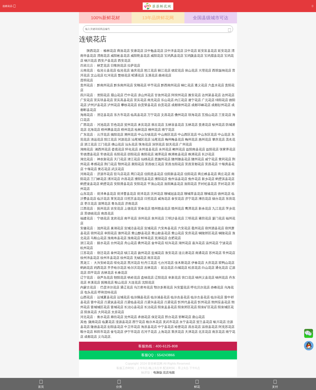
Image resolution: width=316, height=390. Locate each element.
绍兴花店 (171, 243)
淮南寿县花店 (117, 238)
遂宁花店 (194, 100)
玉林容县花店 (174, 124)
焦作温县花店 (177, 179)
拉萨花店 (133, 65)
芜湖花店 (161, 238)
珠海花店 (144, 144)
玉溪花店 (151, 75)
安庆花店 (191, 233)
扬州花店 (144, 253)
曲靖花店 (164, 75)
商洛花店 (123, 51)
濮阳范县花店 (144, 179)
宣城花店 (150, 228)
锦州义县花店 (205, 277)
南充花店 (153, 100)
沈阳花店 (148, 282)
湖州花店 (184, 243)
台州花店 (117, 243)
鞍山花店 (121, 282)
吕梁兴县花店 (153, 302)
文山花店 (97, 75)
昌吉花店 (194, 327)
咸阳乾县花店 (140, 55)
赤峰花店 (217, 287)
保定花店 (157, 317)
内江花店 (181, 100)
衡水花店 (103, 317)
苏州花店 (215, 253)
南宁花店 (168, 129)
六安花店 (184, 228)
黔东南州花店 (123, 85)
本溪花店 (93, 282)
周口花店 (137, 174)
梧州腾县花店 (110, 129)
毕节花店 (153, 85)
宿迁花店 (103, 253)
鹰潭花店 (191, 208)
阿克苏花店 (226, 327)
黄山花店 (177, 233)
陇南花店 (94, 322)
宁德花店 (103, 218)
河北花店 (86, 317)
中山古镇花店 (147, 134)
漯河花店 (113, 179)
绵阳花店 (221, 100)
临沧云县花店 (106, 70)
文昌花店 (167, 115)
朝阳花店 (120, 277)
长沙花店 (208, 154)
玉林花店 (191, 124)
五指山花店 (210, 115)
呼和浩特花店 (107, 292)
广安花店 (86, 100)
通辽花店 (126, 287)
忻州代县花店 (187, 302)
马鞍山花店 (99, 238)
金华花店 (157, 243)
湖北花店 (86, 159)
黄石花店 (104, 169)
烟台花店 (218, 198)
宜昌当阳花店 (174, 164)
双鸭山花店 (226, 263)
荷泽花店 (143, 193)
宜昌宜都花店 (194, 164)
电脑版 (157, 372)
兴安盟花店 (182, 287)
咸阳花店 (157, 55)
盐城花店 (157, 253)
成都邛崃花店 (201, 105)
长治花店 (150, 307)
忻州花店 (204, 302)
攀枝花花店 (129, 105)
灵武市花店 (171, 322)
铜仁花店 (187, 85)
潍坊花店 (204, 198)
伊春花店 (197, 263)
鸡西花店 (100, 267)
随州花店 (197, 159)
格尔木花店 (154, 322)
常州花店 (228, 253)
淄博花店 (104, 203)
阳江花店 (110, 139)
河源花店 (124, 139)
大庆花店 (211, 263)
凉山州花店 (146, 95)
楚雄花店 (124, 75)
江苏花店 (86, 253)
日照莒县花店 (133, 198)
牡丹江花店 (149, 263)
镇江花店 (130, 253)
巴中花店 (130, 95)
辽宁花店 (86, 277)
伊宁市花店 (132, 332)
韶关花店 (172, 144)
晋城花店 (117, 307)
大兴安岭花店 (103, 263)
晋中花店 (97, 302)
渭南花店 (103, 55)
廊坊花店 (117, 317)
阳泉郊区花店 (187, 307)
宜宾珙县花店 (103, 100)
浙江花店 (86, 243)
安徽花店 (86, 228)
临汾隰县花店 (140, 297)
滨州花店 (157, 193)
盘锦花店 (147, 277)
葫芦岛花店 (105, 277)
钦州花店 (218, 124)
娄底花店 (118, 149)
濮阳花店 (161, 179)
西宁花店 (138, 322)
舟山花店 (130, 243)
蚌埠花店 (147, 238)
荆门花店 (110, 164)
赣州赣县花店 (161, 208)
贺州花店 (130, 124)
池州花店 (103, 228)
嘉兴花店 (198, 243)
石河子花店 (149, 332)
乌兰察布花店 (143, 287)
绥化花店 (120, 263)
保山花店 (191, 70)
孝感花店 (97, 164)
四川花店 (86, 95)
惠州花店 (204, 139)
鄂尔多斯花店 (163, 287)
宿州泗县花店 (214, 228)
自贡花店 (164, 105)
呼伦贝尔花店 (200, 287)
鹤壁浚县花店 (89, 184)
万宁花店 (153, 115)
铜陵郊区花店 (208, 233)
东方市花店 (122, 115)
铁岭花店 (133, 277)
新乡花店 (208, 179)
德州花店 (224, 193)
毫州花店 (197, 228)
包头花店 (90, 292)
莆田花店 (204, 218)
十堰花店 (90, 169)
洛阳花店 (190, 184)
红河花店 (110, 75)
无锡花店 (140, 258)
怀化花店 (131, 149)
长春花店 (121, 272)
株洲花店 (194, 154)
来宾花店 (144, 124)
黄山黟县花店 (141, 233)
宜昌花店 (211, 164)
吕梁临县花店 (133, 302)
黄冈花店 (224, 159)
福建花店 (86, 218)
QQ (309, 347)
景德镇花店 (92, 213)
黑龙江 (85, 263)
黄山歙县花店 (161, 233)
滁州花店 (124, 233)
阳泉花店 (90, 312)
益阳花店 (212, 149)
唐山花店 (198, 317)
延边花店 (167, 267)
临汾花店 (217, 297)
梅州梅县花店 (174, 139)
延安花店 (224, 51)
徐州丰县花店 (109, 258)
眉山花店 (117, 95)
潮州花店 (130, 134)
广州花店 (185, 144)
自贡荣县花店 (147, 105)
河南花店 (86, 174)
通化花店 (221, 267)
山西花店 (86, 297)
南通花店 (201, 253)
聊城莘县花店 (193, 193)
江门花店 (104, 144)
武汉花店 (117, 169)
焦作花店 (194, 179)
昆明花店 (86, 80)
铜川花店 (90, 60)
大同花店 (104, 312)
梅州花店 (191, 139)
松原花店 (194, 267)
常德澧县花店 (89, 154)
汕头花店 (131, 144)
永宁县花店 (187, 322)
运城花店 (123, 297)
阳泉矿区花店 (207, 307)
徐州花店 (126, 258)
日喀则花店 (119, 65)
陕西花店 (93, 51)
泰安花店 (177, 198)
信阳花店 (190, 174)
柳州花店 (154, 129)
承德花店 (144, 317)
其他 (83, 322)
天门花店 (120, 159)
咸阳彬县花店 (120, 55)
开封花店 (224, 184)
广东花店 (86, 134)
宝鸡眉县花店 (213, 55)
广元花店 (208, 100)
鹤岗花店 (86, 267)
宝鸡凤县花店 (173, 55)
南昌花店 (107, 213)
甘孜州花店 (163, 95)
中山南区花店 (167, 134)
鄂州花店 (124, 164)
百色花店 (117, 124)
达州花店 (228, 95)
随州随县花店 (181, 159)
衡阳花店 (147, 154)
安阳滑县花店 (123, 184)
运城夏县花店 (106, 297)
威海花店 (164, 198)
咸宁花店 (211, 159)
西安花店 (124, 60)
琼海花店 (194, 115)
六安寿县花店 (167, 228)
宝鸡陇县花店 (193, 55)
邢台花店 (171, 317)
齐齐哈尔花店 (117, 267)
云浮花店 (103, 134)
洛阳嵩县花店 (173, 184)
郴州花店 (178, 149)
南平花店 (130, 218)
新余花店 (204, 208)
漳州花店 (144, 218)
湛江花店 (90, 144)
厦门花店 (218, 218)
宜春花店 (144, 208)
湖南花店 (86, 149)
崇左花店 (157, 124)
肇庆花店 (218, 139)
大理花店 (204, 70)
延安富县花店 (207, 51)
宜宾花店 (140, 100)
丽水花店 (103, 243)
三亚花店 (224, 115)
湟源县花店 (124, 322)
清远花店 (97, 139)
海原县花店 (149, 327)
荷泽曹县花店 (126, 193)
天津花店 (191, 332)
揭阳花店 (117, 134)
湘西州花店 (103, 149)
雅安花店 (194, 95)
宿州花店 (97, 233)
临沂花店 (103, 198)
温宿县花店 (210, 327)
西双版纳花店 (221, 70)
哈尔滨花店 (135, 267)
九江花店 (218, 208)
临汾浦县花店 (160, 297)
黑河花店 (133, 263)
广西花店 (86, 124)
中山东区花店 (207, 134)
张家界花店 (227, 149)
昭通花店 (137, 75)
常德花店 (106, 154)
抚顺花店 (107, 282)
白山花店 (208, 267)
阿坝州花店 (179, 95)
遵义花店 (201, 85)
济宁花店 (191, 198)
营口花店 (188, 277)
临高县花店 (139, 115)
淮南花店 (133, 238)
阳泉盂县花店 (167, 307)
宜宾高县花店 (123, 100)
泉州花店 (157, 218)
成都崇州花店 (181, 105)
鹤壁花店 (106, 184)
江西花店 (86, 208)
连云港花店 (186, 253)
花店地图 (169, 372)
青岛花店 (117, 203)
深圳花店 (158, 144)
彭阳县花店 (115, 327)
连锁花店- (7, 6)
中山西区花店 (187, 134)
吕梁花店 (170, 302)
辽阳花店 (161, 277)
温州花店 (212, 243)
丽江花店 (164, 70)
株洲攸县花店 (177, 154)
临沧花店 (123, 70)
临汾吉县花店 (180, 297)
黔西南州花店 (170, 85)
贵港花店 (204, 124)
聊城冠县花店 (173, 193)
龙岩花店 (117, 218)
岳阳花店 (120, 154)
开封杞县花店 (207, 184)
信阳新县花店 (173, 174)
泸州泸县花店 (97, 105)
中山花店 (224, 134)
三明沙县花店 (174, 218)
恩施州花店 (163, 159)
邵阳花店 (133, 154)
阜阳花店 (110, 233)
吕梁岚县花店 (113, 302)
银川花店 (219, 322)
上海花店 (164, 332)
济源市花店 (105, 174)
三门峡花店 (99, 179)
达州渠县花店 (211, 95)
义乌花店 (104, 336)
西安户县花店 (107, 60)
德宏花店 (177, 70)
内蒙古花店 (88, 287)
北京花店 (204, 332)
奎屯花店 (117, 332)
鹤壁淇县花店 (225, 179)
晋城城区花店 (100, 307)
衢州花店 (144, 243)
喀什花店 (86, 332)
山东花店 (86, 193)
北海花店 (93, 129)
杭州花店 (86, 248)
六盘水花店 (216, 85)
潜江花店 (133, 159)
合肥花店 (174, 238)
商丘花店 (224, 174)
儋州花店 (181, 115)
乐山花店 (167, 100)
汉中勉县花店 (153, 51)
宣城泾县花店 (133, 228)
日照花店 (150, 198)
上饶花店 (130, 208)
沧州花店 (130, 317)
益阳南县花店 (195, 149)
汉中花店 (190, 51)
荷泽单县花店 (106, 193)
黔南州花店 (105, 85)
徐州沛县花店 (89, 258)
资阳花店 (103, 95)
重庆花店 (177, 332)
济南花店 (131, 203)
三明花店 (191, 218)
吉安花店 (117, 208)
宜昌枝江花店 (154, 164)
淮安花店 (171, 253)
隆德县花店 (99, 327)
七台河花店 (166, 263)
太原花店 (117, 312)
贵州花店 (86, 85)
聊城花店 (210, 193)
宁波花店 (225, 243)
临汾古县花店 (200, 297)
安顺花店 (140, 85)
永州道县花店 (148, 149)
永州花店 (165, 149)
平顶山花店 (155, 184)
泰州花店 (117, 253)
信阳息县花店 (153, 174)
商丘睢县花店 (207, 174)
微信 (309, 334)
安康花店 (137, 51)
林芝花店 (103, 65)
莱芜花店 (117, 198)
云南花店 (86, 70)
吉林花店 (150, 267)
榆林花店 (109, 51)
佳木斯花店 (183, 263)
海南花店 (86, 115)
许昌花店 (127, 179)
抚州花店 (103, 208)
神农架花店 (105, 159)
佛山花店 (117, 144)
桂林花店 (141, 129)
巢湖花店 (117, 228)
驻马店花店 (122, 174)
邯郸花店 (184, 317)
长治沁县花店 (133, 307)
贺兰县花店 (204, 322)
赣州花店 (177, 208)
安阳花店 (140, 184)
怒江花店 (150, 70)
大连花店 (134, 282)
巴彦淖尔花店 (109, 287)
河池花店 (103, 124)
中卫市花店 (132, 327)
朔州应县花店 (221, 302)
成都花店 (90, 336)
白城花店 (181, 267)
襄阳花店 (137, 164)
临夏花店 (108, 322)
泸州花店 (113, 105)
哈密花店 (181, 327)
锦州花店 (221, 277)
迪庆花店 (137, 70)
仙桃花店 (147, 159)
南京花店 (153, 258)
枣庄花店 (90, 203)
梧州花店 (127, 129)
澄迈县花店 (105, 115)
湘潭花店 (161, 154)
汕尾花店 (157, 139)
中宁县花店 (166, 327)
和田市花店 (102, 332)
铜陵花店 (224, 233)
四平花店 (93, 272)
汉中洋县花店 (173, 51)
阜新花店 (174, 277)
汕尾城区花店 (141, 139)
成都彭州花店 (221, 105)
